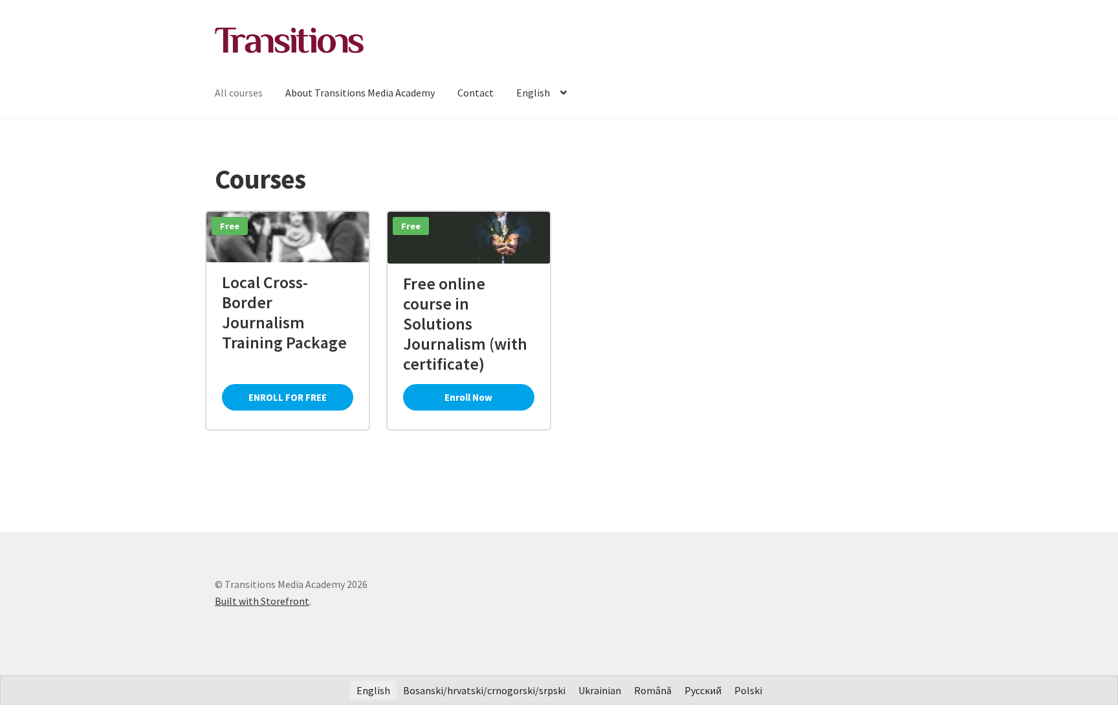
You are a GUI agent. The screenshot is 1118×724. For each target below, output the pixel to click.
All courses (239, 92)
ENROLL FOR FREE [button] (287, 397)
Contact (475, 92)
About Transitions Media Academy (360, 92)
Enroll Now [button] (468, 397)
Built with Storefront (262, 600)
